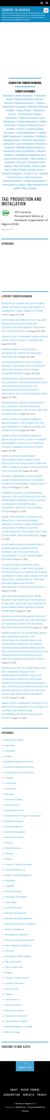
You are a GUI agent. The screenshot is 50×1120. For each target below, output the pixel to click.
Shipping (44, 173)
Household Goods (11, 140)
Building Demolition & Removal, (29, 99)
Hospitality (40, 136)
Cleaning (40, 103)
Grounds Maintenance (26, 132)
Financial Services (35, 125)
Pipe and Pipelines (22, 166)
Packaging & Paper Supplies (18, 956)
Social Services (15, 177)
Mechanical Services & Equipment (19, 151)
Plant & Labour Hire (13, 967)
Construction (8, 106)
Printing (14, 169)
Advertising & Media (12, 95)
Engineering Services (14, 810)
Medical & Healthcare (14, 929)
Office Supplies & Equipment (18, 945)
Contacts (28, 1094)
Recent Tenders (30, 1089)
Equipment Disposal (28, 117)
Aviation (9, 99)
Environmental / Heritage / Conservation (23, 815)
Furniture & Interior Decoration (18, 864)
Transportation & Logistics (14, 184)
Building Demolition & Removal (19, 761)
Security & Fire (30, 173)
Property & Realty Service (31, 169)
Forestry (20, 129)
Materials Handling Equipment (30, 147)
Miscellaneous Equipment (28, 155)
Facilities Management (27, 121)
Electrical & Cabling (13, 799)
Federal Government (14, 837)
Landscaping (8, 143)
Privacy (42, 1094)
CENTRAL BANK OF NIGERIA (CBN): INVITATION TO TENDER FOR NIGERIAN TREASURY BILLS (21, 353)
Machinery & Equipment (16, 913)
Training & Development (34, 180)
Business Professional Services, (19, 103)
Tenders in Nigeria (23, 1104)
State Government (33, 177)
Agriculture (28, 95)
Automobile (40, 95)
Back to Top (25, 1067)
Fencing (21, 125)
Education (33, 106)
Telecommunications (12, 180)
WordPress (21, 1107)
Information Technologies (33, 140)
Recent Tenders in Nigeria (18, 296)
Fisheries (10, 129)
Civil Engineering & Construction (19, 772)
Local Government (25, 143)
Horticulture (28, 136)
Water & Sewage (29, 188)
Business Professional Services (19, 767)
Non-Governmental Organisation (19, 940)
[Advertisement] (25, 51)
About (14, 1089)
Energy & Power (24, 110)
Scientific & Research (12, 173)
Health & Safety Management (18, 875)
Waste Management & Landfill (18, 1026)
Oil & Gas (21, 162)
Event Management (14, 826)
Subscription (11, 1094)
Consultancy (21, 106)
